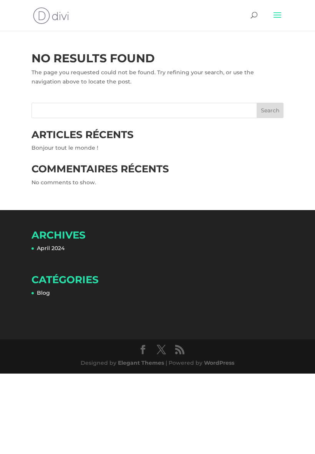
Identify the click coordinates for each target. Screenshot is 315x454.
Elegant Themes (141, 362)
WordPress (219, 362)
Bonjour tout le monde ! (65, 147)
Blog (43, 292)
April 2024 (51, 248)
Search (270, 110)
